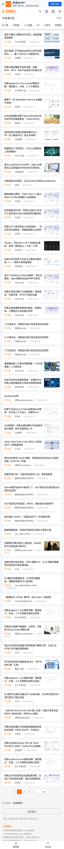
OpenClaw (19, 282)
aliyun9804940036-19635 (26, 585)
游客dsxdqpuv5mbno (24, 400)
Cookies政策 (28, 830)
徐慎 (17, 185)
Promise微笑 (20, 41)
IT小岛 (17, 448)
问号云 (18, 74)
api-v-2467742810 (23, 534)
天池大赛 (22, 818)
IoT (38, 25)
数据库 (58, 25)
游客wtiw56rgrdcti (22, 717)
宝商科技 (18, 266)
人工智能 (28, 25)
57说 (17, 569)
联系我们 (32, 811)
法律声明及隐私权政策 (12, 830)
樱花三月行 (19, 668)
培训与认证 (32, 818)
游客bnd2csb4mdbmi (24, 633)
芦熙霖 (18, 58)
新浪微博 (17, 802)
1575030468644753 (23, 601)
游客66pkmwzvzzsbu (24, 550)
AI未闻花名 (19, 171)
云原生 (47, 25)
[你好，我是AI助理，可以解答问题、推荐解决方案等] (46, 11)
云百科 (18, 416)
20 (44, 791)
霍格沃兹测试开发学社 (24, 478)
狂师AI (17, 106)
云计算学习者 (20, 90)
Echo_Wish (20, 155)
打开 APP (55, 4)
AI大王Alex (19, 370)
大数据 (16, 25)
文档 (5, 818)
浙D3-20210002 (31, 840)
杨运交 (18, 123)
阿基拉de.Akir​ (20, 328)
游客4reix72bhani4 (23, 465)
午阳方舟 (18, 250)
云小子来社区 (20, 617)
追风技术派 (19, 387)
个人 (59, 18)
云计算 (5, 25)
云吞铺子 (18, 139)
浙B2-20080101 (32, 837)
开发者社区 (13, 818)
